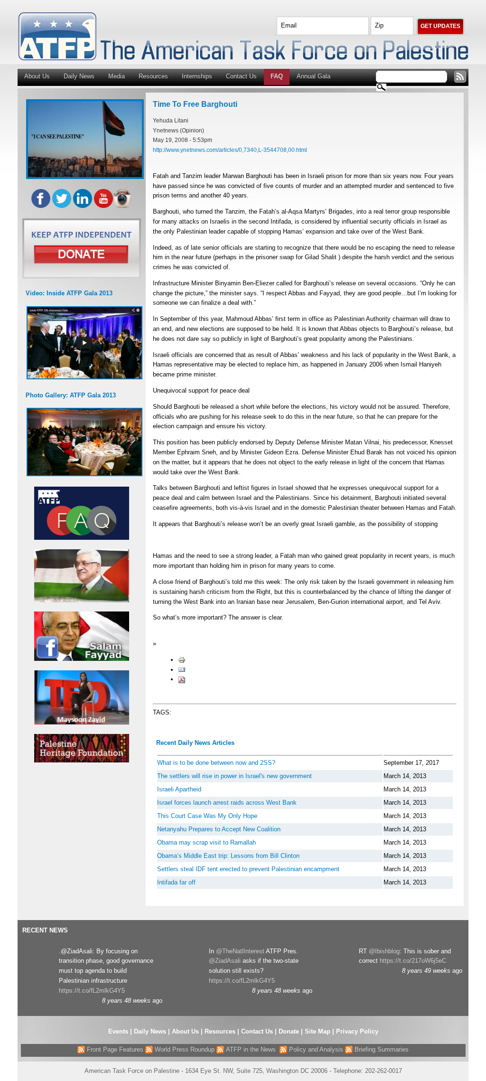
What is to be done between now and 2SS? (216, 762)
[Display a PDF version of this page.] (182, 679)
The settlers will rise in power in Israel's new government (234, 776)
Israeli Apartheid (179, 789)
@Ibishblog (384, 951)
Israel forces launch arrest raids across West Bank (227, 802)
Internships (197, 76)
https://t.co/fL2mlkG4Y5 (92, 990)
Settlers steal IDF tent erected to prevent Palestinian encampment (248, 869)
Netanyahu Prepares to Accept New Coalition (218, 829)
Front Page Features (114, 1049)
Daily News (79, 76)
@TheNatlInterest (240, 951)
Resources (153, 76)
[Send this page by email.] (182, 669)
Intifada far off (176, 882)
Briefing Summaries (381, 1049)
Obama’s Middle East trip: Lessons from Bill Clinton (228, 855)
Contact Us (241, 76)
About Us (37, 76)
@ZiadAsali (225, 960)
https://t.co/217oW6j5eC (413, 960)
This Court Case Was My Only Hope (207, 815)
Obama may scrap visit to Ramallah (206, 842)
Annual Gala (313, 76)
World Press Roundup (184, 1049)
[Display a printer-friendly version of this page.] (182, 659)
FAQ (277, 76)
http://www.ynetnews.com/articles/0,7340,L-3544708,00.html (230, 150)
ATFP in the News (251, 1049)
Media (116, 76)
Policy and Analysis (315, 1049)
